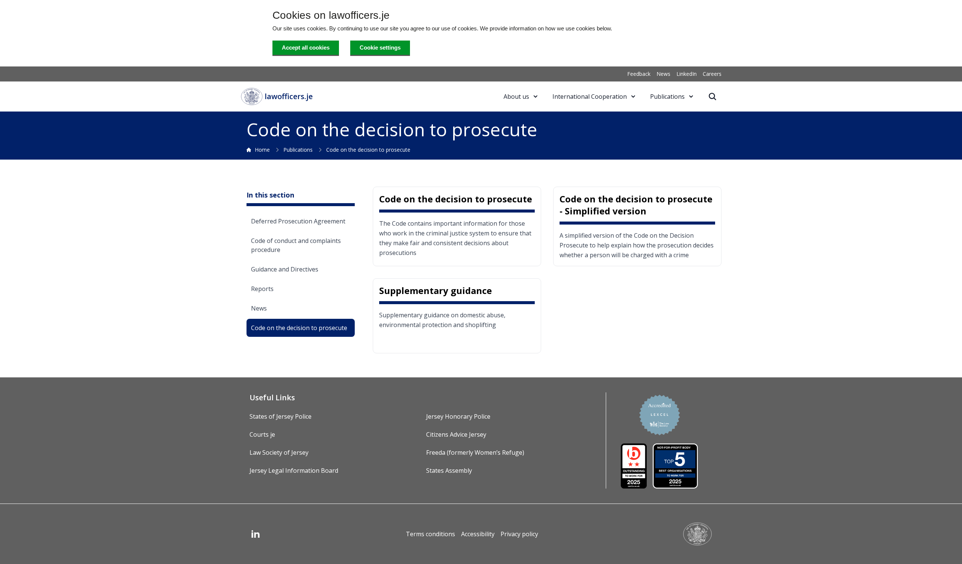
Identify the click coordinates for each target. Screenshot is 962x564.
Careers (712, 73)
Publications (298, 149)
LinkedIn (686, 73)
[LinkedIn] (256, 534)
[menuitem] (712, 96)
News (663, 73)
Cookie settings (380, 47)
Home (262, 149)
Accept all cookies (306, 47)
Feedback (638, 73)
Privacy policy (519, 534)
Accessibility (478, 534)
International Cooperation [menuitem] (589, 96)
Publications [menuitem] (667, 96)
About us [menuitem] (516, 96)
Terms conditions (430, 534)
